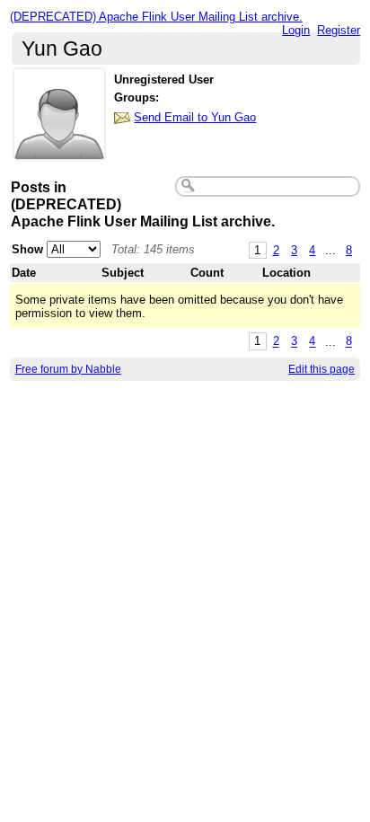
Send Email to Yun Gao (195, 117)
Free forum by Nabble (68, 369)
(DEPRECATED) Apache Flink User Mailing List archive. (156, 16)
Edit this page (321, 369)
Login (296, 30)
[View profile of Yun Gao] (59, 149)
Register (338, 30)
